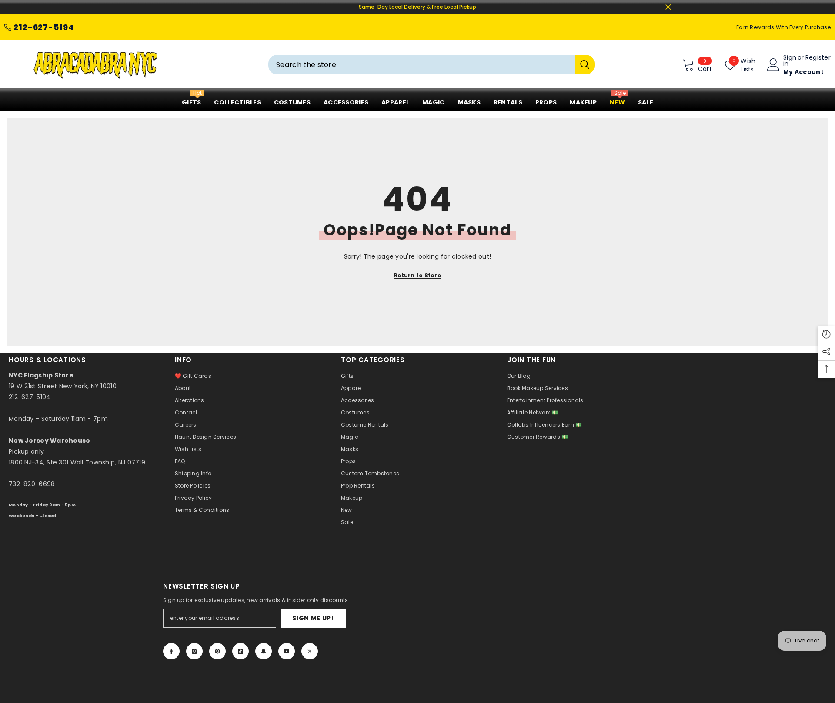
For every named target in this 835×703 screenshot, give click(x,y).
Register (818, 58)
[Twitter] (309, 651)
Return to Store (417, 275)
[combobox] (421, 64)
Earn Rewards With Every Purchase (783, 27)
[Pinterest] (217, 651)
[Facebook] (171, 651)
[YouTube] (286, 651)
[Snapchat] (263, 651)
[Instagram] (194, 651)
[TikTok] (240, 651)
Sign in (789, 60)
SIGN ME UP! (313, 618)
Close (668, 7)
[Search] (431, 64)
